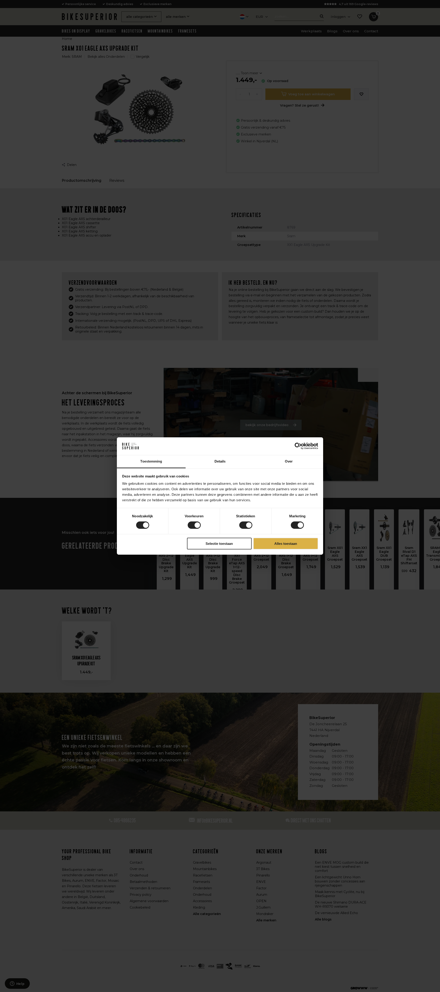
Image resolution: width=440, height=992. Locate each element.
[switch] (194, 525)
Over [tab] (289, 461)
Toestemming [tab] (151, 461)
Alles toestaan (285, 544)
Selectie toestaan (219, 544)
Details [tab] (220, 461)
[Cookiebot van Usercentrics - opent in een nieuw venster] (298, 446)
